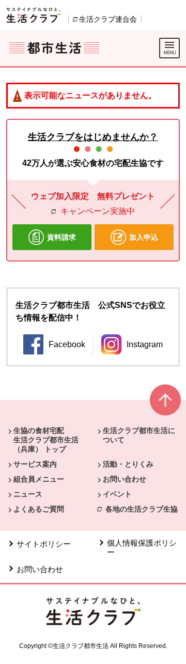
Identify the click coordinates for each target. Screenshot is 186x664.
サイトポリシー (44, 543)
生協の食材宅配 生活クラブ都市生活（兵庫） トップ (46, 439)
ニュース (27, 494)
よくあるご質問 (38, 509)
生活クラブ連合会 (108, 19)
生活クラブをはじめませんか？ (93, 137)
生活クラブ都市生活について (139, 435)
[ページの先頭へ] (165, 404)
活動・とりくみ (128, 464)
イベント (117, 494)
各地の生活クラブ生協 (141, 509)
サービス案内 (35, 464)
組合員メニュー (38, 479)
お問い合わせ (124, 479)
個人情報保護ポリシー (142, 547)
